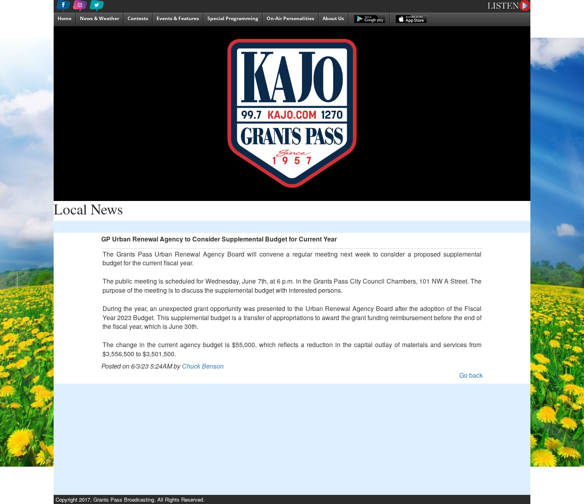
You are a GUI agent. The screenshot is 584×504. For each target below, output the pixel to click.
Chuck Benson (203, 366)
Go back (471, 375)
